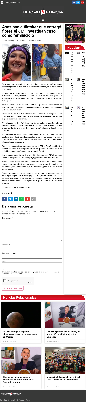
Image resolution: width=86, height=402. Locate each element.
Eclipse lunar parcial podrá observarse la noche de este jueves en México (20, 334)
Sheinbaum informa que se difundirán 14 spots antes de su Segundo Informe (18, 380)
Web (4, 261)
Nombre (6, 244)
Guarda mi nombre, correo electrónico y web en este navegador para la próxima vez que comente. (30, 272)
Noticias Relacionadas (19, 297)
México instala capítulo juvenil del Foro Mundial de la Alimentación (63, 378)
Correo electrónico (10, 253)
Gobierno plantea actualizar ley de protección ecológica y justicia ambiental (63, 334)
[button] (43, 19)
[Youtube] (82, 2)
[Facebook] (74, 2)
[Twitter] (78, 2)
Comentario (7, 218)
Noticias (73, 48)
